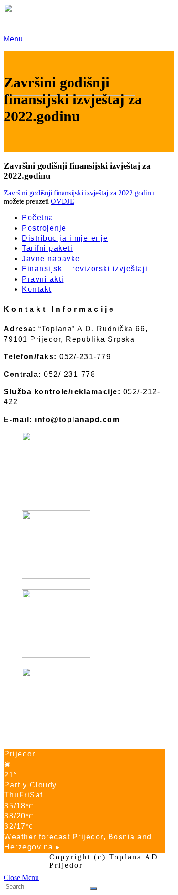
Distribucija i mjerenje (65, 238)
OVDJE (62, 201)
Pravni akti (43, 279)
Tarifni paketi (47, 248)
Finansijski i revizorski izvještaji (85, 269)
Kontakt (37, 289)
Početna (38, 217)
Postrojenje (44, 228)
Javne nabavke (51, 258)
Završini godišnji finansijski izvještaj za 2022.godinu (79, 193)
